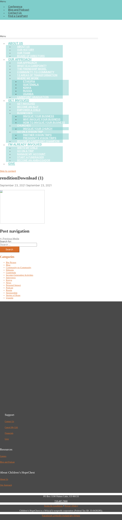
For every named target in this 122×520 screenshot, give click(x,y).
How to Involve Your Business (44, 122)
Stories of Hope (13, 295)
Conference (15, 6)
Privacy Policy (71, 506)
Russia (9, 290)
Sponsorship (11, 293)
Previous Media (9, 238)
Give (11, 164)
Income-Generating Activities (19, 275)
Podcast (9, 288)
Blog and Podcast (18, 9)
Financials (9, 433)
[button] (61, 1)
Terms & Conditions (53, 506)
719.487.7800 (61, 501)
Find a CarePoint (18, 16)
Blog (8, 265)
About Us (4, 479)
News (8, 282)
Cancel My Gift (11, 427)
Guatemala (11, 272)
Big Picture (11, 262)
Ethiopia (10, 270)
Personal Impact (13, 285)
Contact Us (15, 12)
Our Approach (6, 485)
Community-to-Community (18, 267)
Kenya (9, 280)
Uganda (9, 298)
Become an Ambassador (33, 160)
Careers (3, 456)
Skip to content (8, 171)
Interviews (11, 277)
